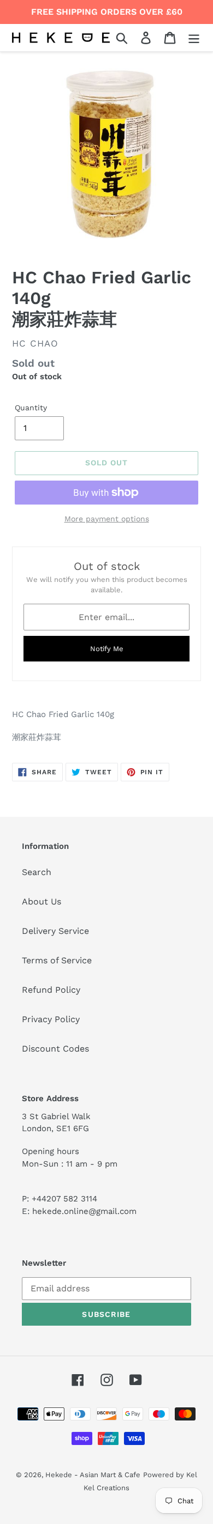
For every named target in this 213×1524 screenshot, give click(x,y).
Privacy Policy (51, 1019)
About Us (41, 901)
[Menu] (194, 38)
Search (36, 872)
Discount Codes (55, 1048)
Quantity (31, 407)
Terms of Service (57, 960)
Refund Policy (51, 990)
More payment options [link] (106, 518)
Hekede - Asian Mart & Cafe (92, 1475)
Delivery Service (55, 931)
